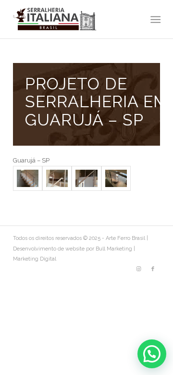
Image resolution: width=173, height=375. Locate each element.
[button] (151, 353)
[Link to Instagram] (138, 269)
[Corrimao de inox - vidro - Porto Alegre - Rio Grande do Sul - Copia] (116, 178)
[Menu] (154, 19)
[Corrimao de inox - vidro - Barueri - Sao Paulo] (27, 178)
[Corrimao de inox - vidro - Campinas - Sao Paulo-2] (57, 178)
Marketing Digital (34, 259)
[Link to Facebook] (153, 269)
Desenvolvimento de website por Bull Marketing (72, 249)
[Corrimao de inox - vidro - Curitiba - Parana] (86, 178)
